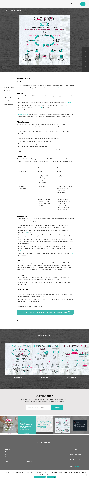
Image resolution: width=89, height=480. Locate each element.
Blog (6, 459)
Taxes (11, 10)
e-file (71, 253)
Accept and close (40, 477)
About (6, 454)
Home (5, 10)
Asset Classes (17, 377)
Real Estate (44, 377)
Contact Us (8, 456)
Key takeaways (8, 104)
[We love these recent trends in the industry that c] (9, 425)
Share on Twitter (85, 56)
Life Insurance (71, 377)
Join (83, 4)
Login (76, 4)
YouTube (79, 460)
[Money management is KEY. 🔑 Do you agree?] (80, 425)
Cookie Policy (28, 461)
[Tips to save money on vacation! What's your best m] (44, 425)
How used (7, 84)
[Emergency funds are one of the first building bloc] (62, 425)
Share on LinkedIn (85, 62)
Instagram (76, 460)
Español (77, 466)
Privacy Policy (28, 456)
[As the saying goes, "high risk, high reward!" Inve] (27, 425)
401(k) (66, 149)
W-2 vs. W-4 (7, 90)
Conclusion (7, 97)
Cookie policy (51, 477)
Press (6, 461)
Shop (26, 454)
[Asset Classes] (21, 359)
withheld (56, 88)
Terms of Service (29, 459)
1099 (26, 232)
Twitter (73, 460)
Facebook (70, 460)
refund (39, 107)
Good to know (8, 94)
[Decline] (87, 475)
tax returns (68, 102)
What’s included (9, 87)
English (72, 466)
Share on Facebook (85, 51)
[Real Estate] (47, 359)
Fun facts (6, 101)
